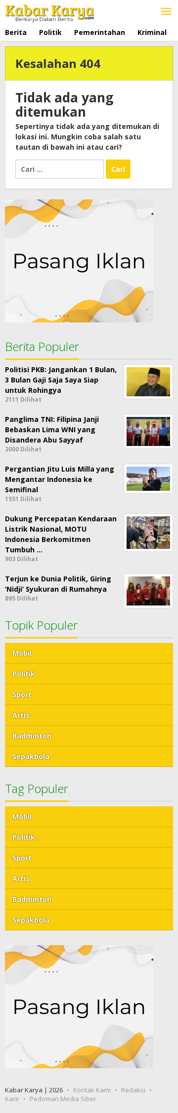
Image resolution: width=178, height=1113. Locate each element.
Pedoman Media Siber (63, 1098)
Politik (23, 673)
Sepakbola (30, 756)
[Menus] (166, 12)
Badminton (31, 735)
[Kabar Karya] (49, 11)
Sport (22, 694)
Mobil (22, 653)
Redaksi (133, 1089)
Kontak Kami (92, 1089)
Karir (12, 1098)
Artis (21, 715)
